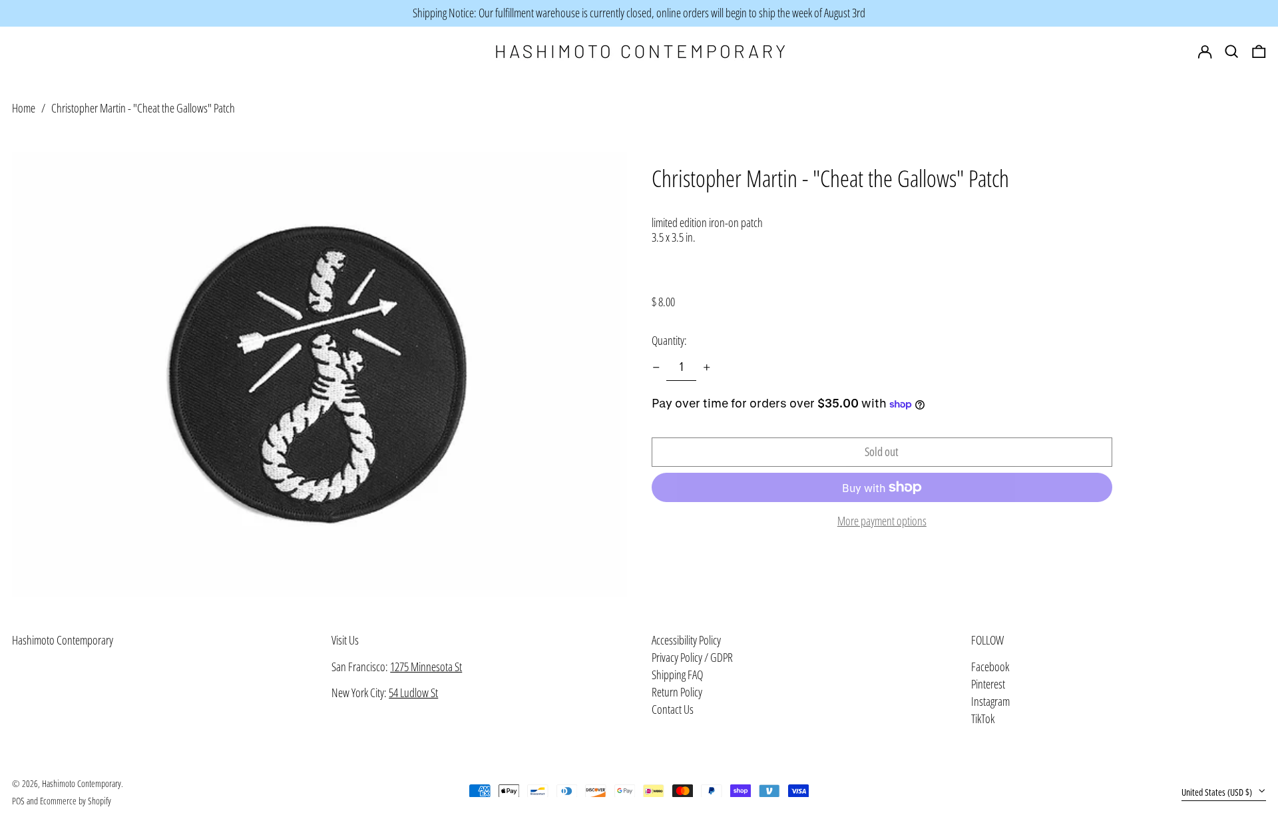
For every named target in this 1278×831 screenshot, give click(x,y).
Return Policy (677, 692)
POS (18, 800)
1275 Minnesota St (426, 667)
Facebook (990, 667)
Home (23, 108)
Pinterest (988, 684)
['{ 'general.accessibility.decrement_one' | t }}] (656, 367)
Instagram (990, 701)
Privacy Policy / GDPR (692, 657)
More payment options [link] (882, 521)
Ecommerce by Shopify (75, 800)
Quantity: (669, 340)
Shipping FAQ (677, 675)
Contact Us (673, 709)
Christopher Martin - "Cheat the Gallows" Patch (143, 108)
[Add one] (707, 367)
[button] (1259, 52)
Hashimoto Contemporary (62, 640)
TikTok (982, 719)
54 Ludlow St (413, 692)
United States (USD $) (1217, 792)
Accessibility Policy (686, 640)
